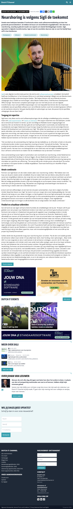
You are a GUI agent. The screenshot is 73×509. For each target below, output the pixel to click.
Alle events (67, 299)
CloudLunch (5, 477)
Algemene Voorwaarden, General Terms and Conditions (15, 507)
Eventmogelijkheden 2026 (9, 466)
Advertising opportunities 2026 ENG (12, 468)
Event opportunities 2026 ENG (10, 471)
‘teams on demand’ (30, 121)
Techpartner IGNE (67, 507)
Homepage (4, 458)
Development (6, 35)
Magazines (4, 460)
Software (17, 35)
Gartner (3, 480)
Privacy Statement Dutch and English (40, 507)
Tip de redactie (7, 264)
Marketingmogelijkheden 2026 (10, 464)
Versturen (6, 435)
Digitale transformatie (30, 35)
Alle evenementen (6, 453)
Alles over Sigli (7, 369)
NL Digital (4, 482)
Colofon (3, 462)
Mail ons (39, 482)
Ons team (4, 456)
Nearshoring (44, 35)
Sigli (2, 94)
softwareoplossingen (47, 94)
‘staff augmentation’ (15, 121)
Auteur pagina (17, 396)
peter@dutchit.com (43, 493)
